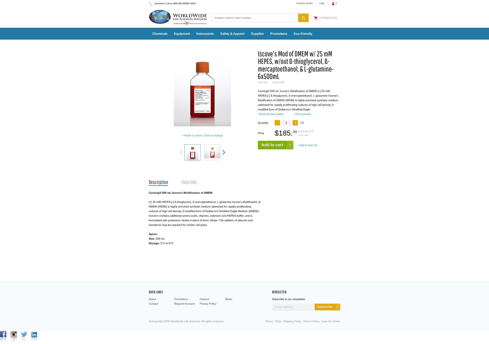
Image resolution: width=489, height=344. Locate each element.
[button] (295, 122)
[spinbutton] (286, 122)
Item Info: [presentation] (189, 182)
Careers (204, 299)
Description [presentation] (158, 182)
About (228, 299)
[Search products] (303, 18)
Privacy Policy (208, 303)
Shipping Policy (292, 321)
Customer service (304, 3)
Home (152, 299)
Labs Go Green (330, 321)
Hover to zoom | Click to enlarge (203, 135)
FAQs (278, 321)
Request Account (184, 303)
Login (321, 3)
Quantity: (263, 122)
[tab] (158, 182)
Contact (153, 303)
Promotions (181, 299)
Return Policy (312, 321)
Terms (269, 321)
